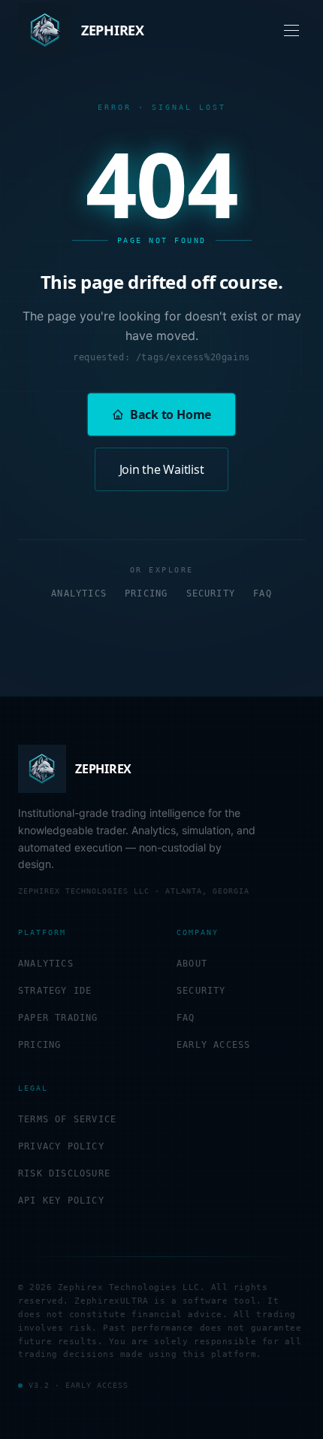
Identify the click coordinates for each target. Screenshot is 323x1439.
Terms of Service (67, 1119)
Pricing (146, 593)
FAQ (262, 593)
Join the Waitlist (161, 469)
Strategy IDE (55, 990)
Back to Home (170, 414)
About (192, 963)
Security (211, 593)
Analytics (79, 593)
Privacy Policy (61, 1146)
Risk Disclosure (64, 1173)
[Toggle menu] (291, 30)
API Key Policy (61, 1200)
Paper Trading (58, 1017)
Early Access (213, 1045)
